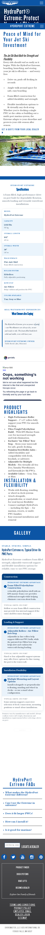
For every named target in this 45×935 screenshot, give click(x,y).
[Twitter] (13, 857)
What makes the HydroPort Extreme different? (21, 793)
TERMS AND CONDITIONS (22, 904)
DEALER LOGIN (22, 914)
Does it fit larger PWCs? (19, 813)
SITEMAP (22, 917)
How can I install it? (16, 822)
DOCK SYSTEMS (22, 874)
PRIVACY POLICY (22, 908)
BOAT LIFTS (22, 881)
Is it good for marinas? (18, 830)
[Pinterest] (41, 857)
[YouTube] (22, 857)
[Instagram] (32, 857)
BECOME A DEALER (22, 887)
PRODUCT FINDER (22, 867)
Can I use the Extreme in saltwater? (20, 804)
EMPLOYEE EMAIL (23, 911)
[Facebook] (4, 857)
